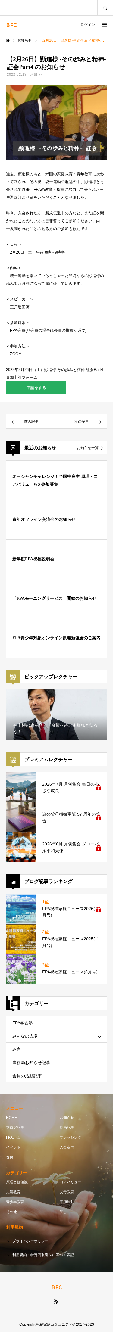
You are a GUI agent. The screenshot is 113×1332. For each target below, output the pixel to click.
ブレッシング (70, 1137)
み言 (16, 1049)
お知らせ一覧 (88, 448)
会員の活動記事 (27, 1075)
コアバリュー (70, 1182)
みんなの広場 (25, 1036)
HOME (11, 1118)
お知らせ (37, 74)
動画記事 (67, 1127)
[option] (56, 714)
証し (63, 1212)
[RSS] (57, 1302)
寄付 (9, 1157)
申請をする (36, 387)
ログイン (87, 25)
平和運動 (67, 1202)
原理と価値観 (17, 1182)
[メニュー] (104, 25)
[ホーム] (8, 40)
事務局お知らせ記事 (31, 1062)
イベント (13, 1147)
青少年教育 (15, 1202)
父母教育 (67, 1192)
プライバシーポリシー (30, 1241)
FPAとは (13, 1137)
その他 (11, 1212)
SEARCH (105, 7)
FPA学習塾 (22, 1022)
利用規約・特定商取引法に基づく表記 (43, 1255)
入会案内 (67, 1147)
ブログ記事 (15, 1127)
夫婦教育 (13, 1192)
